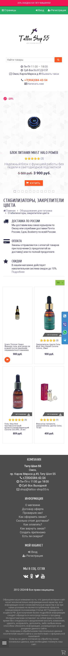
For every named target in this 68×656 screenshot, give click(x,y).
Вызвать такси (50, 73)
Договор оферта (32, 509)
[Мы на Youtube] (43, 576)
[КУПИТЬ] (7, 359)
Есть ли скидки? (32, 536)
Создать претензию (33, 532)
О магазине (32, 505)
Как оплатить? (32, 524)
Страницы (10, 10)
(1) (57, 420)
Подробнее (18, 271)
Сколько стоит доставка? (32, 520)
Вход (41, 10)
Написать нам (36, 83)
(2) (57, 340)
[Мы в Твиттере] (37, 576)
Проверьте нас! (33, 513)
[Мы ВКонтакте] (25, 576)
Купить (34, 183)
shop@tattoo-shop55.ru (34, 489)
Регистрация (58, 10)
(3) (42, 158)
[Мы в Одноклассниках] (31, 576)
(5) (25, 420)
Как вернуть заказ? (33, 528)
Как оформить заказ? (33, 517)
